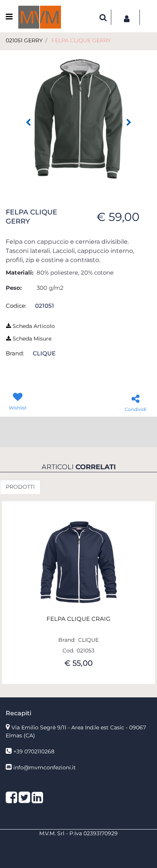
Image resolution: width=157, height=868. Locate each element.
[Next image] (129, 122)
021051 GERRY (24, 40)
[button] (78, 118)
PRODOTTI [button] (20, 486)
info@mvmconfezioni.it (44, 767)
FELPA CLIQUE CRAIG (78, 618)
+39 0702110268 (33, 751)
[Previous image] (28, 122)
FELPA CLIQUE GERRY (81, 40)
